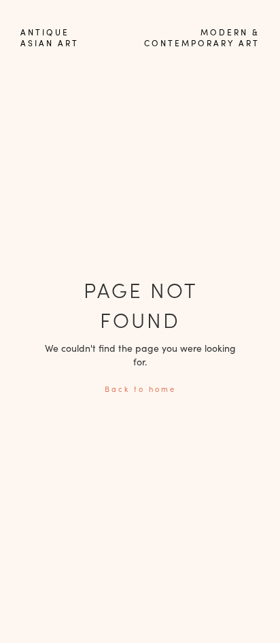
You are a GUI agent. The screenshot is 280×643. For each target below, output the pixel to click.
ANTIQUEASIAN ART (49, 37)
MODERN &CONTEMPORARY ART (202, 37)
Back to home (140, 389)
